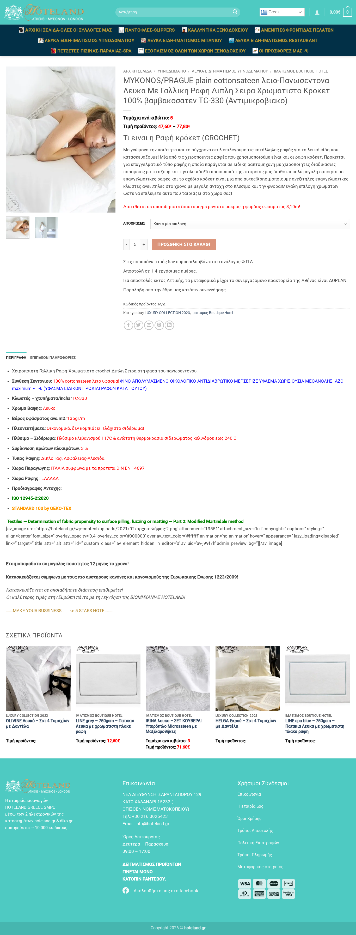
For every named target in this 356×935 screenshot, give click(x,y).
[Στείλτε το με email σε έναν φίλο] (149, 325)
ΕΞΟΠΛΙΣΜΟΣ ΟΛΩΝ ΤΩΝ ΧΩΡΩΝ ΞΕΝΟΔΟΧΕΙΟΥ (195, 50)
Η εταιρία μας (250, 806)
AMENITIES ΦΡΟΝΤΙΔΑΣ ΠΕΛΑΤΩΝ (297, 30)
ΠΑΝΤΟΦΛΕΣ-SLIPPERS (150, 30)
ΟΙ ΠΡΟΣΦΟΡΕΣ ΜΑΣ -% (284, 50)
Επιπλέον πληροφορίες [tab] (53, 357)
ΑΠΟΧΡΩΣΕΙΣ (134, 223)
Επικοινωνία (249, 794)
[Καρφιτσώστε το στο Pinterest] (159, 325)
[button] (317, 12)
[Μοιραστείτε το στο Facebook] (128, 325)
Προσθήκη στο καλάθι (183, 244)
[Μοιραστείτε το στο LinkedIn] (169, 325)
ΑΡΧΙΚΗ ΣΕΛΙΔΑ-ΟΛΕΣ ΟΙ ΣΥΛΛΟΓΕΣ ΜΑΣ (68, 30)
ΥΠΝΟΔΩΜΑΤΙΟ (172, 71)
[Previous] (15, 139)
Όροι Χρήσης (249, 818)
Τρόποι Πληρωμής (254, 854)
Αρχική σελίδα (137, 71)
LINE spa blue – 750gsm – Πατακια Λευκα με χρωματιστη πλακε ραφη (314, 726)
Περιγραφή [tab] (16, 357)
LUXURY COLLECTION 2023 (167, 313)
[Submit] (235, 12)
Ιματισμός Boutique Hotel (301, 71)
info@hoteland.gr (152, 823)
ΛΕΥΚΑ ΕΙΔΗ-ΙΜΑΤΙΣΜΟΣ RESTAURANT (276, 40)
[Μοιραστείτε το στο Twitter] (138, 325)
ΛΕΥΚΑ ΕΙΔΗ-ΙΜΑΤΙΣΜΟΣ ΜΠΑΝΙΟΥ (185, 40)
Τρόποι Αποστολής (255, 830)
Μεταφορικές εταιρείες (260, 866)
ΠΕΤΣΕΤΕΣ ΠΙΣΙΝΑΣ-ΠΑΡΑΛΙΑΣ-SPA (94, 50)
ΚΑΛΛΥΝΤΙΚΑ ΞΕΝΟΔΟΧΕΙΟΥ (218, 30)
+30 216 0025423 (150, 816)
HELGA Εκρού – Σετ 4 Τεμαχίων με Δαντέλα (246, 723)
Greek (273, 12)
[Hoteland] (56, 12)
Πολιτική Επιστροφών (258, 842)
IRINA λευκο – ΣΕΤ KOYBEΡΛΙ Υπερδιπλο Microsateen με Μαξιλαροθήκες (174, 726)
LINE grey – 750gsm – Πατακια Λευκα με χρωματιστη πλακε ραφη (105, 726)
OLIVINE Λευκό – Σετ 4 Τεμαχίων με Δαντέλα (37, 723)
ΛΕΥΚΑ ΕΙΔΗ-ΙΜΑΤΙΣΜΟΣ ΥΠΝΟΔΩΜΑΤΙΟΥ (89, 40)
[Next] (106, 139)
